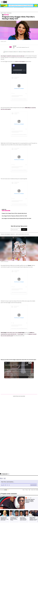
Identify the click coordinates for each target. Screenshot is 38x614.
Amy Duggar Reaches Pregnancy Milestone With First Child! (14, 215)
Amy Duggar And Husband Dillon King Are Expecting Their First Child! (16, 218)
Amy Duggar (3, 55)
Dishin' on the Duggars (20, 61)
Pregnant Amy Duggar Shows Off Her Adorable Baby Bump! (14, 213)
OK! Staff (14, 46)
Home (2, 12)
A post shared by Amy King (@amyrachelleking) (19, 134)
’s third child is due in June (9, 332)
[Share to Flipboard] (23, 51)
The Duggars (9, 12)
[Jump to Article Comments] (4, 51)
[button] (2, 2)
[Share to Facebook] (9, 51)
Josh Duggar (20, 334)
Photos (5, 12)
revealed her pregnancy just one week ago (15, 55)
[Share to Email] (30, 51)
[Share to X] (15, 51)
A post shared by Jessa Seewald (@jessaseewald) (19, 328)
